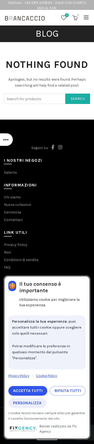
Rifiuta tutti (68, 391)
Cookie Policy (46, 376)
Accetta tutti (28, 391)
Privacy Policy (18, 376)
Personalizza (27, 403)
